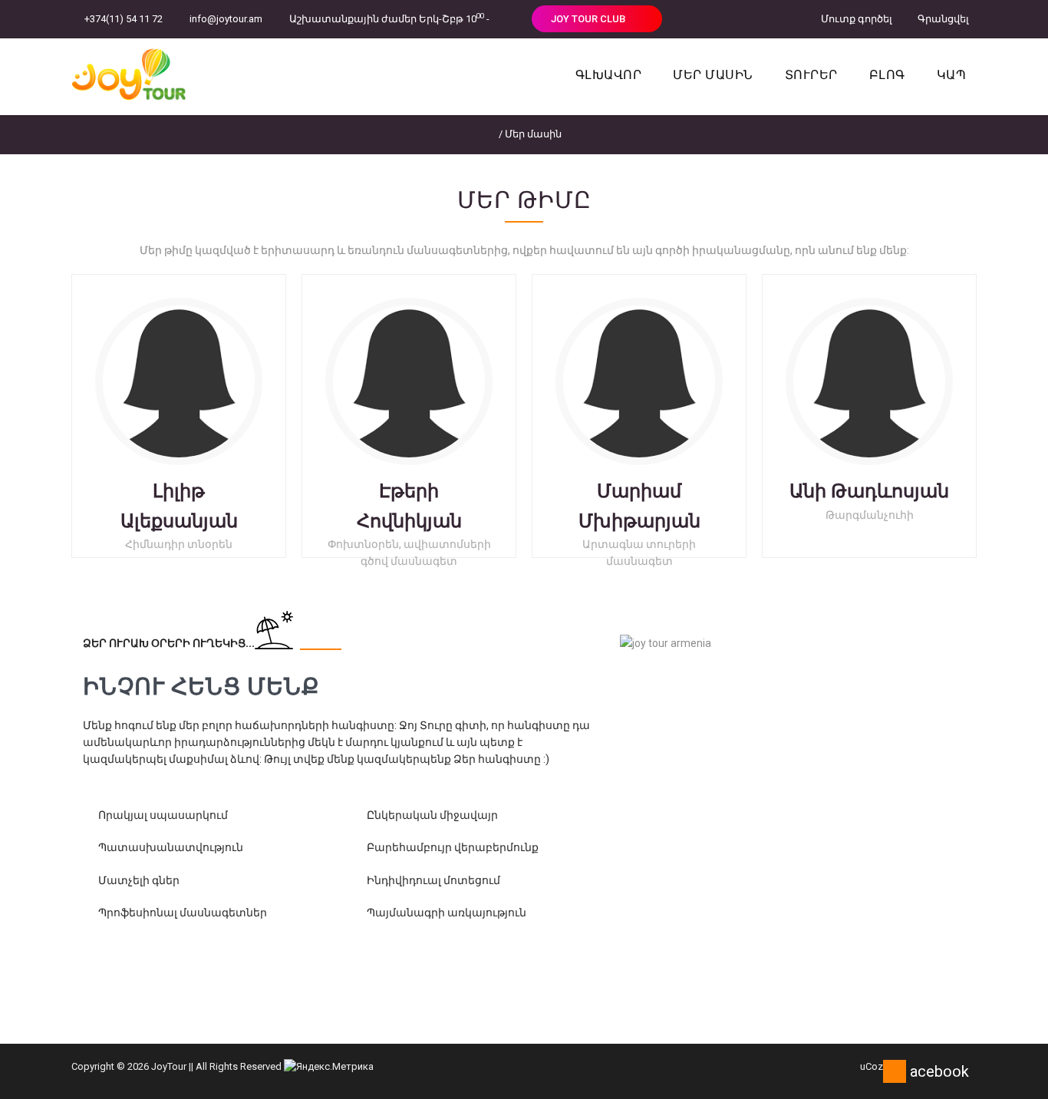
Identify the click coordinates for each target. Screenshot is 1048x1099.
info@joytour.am (225, 19)
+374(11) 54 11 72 (123, 19)
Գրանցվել (942, 19)
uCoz (871, 1066)
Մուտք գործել (855, 19)
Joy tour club (589, 19)
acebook (939, 1071)
